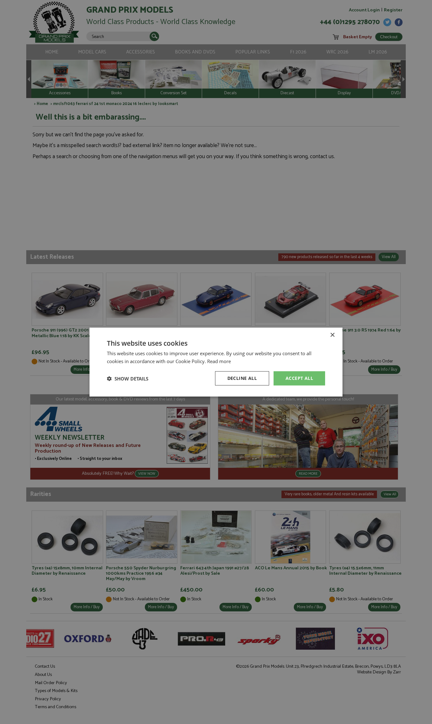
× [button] (332, 334)
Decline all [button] (242, 378)
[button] (127, 378)
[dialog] (216, 362)
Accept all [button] (299, 378)
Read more (219, 361)
